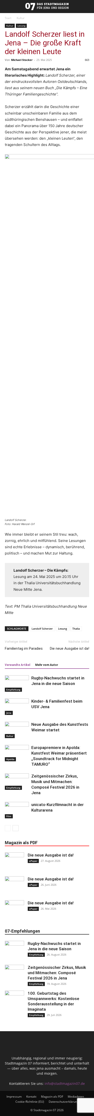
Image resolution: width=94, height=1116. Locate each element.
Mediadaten (76, 1096)
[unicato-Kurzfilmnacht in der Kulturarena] (17, 810)
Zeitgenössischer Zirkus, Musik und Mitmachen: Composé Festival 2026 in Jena (57, 972)
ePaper (33, 861)
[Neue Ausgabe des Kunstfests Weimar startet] (17, 730)
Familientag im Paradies (24, 648)
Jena (8, 712)
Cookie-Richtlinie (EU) (29, 1102)
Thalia (76, 628)
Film (8, 816)
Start (8, 18)
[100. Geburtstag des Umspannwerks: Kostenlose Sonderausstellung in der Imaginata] (14, 1000)
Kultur (21, 18)
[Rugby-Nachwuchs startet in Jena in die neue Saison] (17, 683)
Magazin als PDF (52, 1096)
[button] (2, 6)
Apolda (10, 759)
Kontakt (31, 1096)
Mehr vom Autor (46, 665)
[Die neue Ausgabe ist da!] (14, 862)
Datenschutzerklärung (64, 1102)
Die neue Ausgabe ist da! (69, 648)
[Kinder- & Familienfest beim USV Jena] (17, 706)
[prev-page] (8, 828)
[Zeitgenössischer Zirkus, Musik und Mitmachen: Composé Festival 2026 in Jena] (17, 781)
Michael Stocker (22, 60)
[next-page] (16, 828)
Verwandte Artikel (17, 665)
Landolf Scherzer (42, 628)
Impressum (14, 1096)
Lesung (21, 25)
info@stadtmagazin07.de (65, 1083)
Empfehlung (13, 689)
